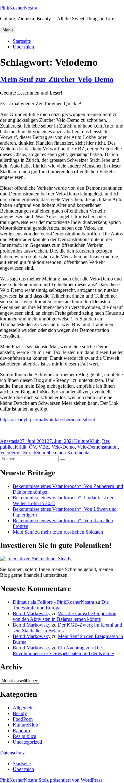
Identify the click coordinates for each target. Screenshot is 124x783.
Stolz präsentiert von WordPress (70, 780)
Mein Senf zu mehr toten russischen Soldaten (58, 532)
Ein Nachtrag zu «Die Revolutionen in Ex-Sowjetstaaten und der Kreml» (63, 650)
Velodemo (10, 452)
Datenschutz (12, 752)
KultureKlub (87, 441)
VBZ (43, 447)
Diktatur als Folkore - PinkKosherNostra (53, 602)
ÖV (32, 447)
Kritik (20, 447)
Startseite (22, 41)
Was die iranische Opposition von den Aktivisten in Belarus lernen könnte (64, 616)
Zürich (29, 452)
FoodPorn (23, 719)
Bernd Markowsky (32, 613)
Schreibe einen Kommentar (63, 452)
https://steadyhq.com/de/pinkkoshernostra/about (47, 419)
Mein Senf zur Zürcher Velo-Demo (57, 79)
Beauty (20, 713)
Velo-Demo (63, 447)
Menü (8, 30)
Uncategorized (27, 742)
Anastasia (9, 441)
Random (21, 730)
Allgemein (23, 707)
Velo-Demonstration (97, 447)
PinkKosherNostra (18, 7)
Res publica (24, 736)
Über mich (23, 46)
